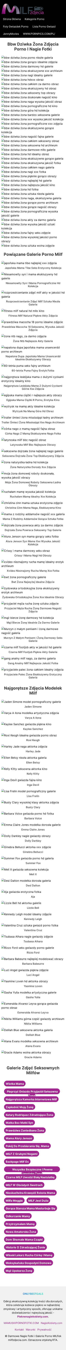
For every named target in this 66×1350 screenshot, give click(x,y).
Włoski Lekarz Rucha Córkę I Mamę (29, 1255)
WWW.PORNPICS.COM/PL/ (39, 33)
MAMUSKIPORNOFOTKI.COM (21, 1323)
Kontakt (19, 1329)
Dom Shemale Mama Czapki (24, 1239)
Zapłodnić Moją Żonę (20, 1107)
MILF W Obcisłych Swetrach (24, 1185)
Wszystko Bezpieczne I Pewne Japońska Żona (32, 1171)
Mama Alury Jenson (19, 1138)
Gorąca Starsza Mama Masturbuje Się (30, 1208)
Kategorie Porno (34, 19)
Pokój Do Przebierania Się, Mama (27, 1146)
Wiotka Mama (15, 1083)
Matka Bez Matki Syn (19, 1122)
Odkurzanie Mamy (18, 1216)
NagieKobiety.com (51, 1323)
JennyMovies (11, 33)
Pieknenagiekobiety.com (32, 1316)
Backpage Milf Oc (17, 1161)
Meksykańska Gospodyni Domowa (28, 1263)
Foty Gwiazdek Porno (15, 26)
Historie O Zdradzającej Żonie (25, 1247)
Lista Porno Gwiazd (44, 26)
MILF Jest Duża (38, 1200)
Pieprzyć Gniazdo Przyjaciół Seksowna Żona (32, 1093)
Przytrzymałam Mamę (20, 1224)
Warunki (30, 1329)
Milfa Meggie (14, 1200)
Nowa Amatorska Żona (21, 1231)
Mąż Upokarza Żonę (19, 1270)
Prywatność (44, 1329)
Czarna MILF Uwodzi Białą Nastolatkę (30, 1177)
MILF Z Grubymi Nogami (21, 1154)
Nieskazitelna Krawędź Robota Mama (30, 1193)
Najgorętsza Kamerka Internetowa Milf (31, 1099)
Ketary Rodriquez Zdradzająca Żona (29, 1115)
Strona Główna (12, 19)
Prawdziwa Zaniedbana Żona (25, 1130)
